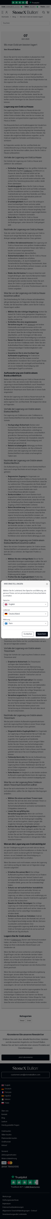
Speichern (41, 634)
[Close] (47, 584)
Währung (6, 619)
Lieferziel (6, 610)
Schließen (28, 634)
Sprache (6, 600)
